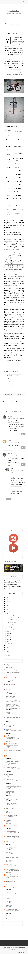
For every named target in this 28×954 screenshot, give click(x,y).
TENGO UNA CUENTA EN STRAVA (12, 810)
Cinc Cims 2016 (9, 804)
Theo (12, 468)
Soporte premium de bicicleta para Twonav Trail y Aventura (13, 769)
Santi (7, 720)
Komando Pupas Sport (11, 826)
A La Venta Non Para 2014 (12, 827)
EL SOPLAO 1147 (10, 791)
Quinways (8, 864)
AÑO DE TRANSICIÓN (11, 853)
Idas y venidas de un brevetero (13, 750)
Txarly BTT (8, 892)
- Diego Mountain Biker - (12, 909)
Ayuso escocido (9, 713)
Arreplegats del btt (10, 881)
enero (8, 643)
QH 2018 (8, 757)
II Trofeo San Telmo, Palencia (13, 865)
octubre (9, 627)
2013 (7, 647)
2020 (7, 601)
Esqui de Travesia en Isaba (12, 799)
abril (8, 637)
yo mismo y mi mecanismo (12, 836)
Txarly (10, 453)
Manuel (10, 440)
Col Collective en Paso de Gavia (13, 837)
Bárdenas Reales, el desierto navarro (12, 911)
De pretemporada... (11, 622)
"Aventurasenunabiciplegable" (13, 670)
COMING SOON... (10, 848)
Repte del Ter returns (11, 763)
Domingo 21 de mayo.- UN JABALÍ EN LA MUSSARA (12, 781)
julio (8, 631)
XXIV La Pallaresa (10, 821)
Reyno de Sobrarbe (10, 684)
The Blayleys (9, 689)
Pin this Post (15, 382)
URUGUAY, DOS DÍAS (11, 787)
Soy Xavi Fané (9, 875)
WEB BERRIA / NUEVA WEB (12, 832)
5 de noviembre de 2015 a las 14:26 (16, 456)
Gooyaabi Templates (7, 949)
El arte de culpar (10, 685)
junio (8, 633)
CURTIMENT (9, 852)
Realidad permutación (11, 803)
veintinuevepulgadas (11, 887)
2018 (7, 605)
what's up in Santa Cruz (11, 678)
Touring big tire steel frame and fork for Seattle (13, 679)
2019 (7, 603)
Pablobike (8, 898)
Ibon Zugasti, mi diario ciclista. (13, 786)
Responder (23, 434)
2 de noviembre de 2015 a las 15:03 (16, 418)
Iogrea (7, 798)
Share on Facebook (14, 375)
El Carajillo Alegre (10, 842)
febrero (9, 641)
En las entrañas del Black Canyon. (12, 877)
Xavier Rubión (9, 820)
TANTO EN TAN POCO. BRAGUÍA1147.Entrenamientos (13, 793)
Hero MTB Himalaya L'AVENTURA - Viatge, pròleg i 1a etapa (13, 739)
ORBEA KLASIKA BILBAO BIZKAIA (12, 745)
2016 (7, 609)
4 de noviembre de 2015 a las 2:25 (16, 442)
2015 (7, 611)
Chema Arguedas (10, 916)
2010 (7, 653)
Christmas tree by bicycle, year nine (13, 731)
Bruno (10, 416)
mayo (8, 635)
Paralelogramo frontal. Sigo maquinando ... (12, 859)
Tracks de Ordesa (10, 816)
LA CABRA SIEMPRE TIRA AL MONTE (13, 762)
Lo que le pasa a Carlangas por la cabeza (13, 718)
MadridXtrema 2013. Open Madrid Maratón (12, 900)
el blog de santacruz (11, 767)
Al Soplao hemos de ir (11, 919)
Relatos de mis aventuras (12, 869)
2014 (7, 645)
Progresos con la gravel (11, 752)
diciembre (9, 613)
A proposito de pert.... (11, 831)
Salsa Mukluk (9, 888)
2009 (7, 656)
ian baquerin (9, 905)
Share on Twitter (15, 378)
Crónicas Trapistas (10, 808)
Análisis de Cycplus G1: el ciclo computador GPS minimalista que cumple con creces (13, 672)
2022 (7, 597)
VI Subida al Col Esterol (11, 843)
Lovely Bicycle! (9, 774)
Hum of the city (9, 729)
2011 (7, 651)
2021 (7, 599)
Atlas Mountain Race (11, 725)
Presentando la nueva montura (14, 625)
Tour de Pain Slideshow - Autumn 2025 (12, 691)
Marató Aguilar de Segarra (12, 882)
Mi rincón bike (9, 756)
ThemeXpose (15, 947)
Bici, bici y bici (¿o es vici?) (12, 815)
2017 (7, 607)
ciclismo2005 (9, 712)
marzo (8, 639)
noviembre (10, 616)
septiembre (10, 629)
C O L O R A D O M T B (11, 847)
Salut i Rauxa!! (9, 736)
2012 (7, 649)
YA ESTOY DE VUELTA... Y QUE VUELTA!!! (13, 894)
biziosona (8, 724)
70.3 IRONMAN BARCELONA (12, 871)
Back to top (21, 952)
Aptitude (8, 775)
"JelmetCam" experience (12, 857)
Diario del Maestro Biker (12, 744)
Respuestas (9, 465)
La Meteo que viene (10, 696)
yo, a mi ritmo (9, 779)
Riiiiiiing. (8, 666)
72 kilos (7, 664)
